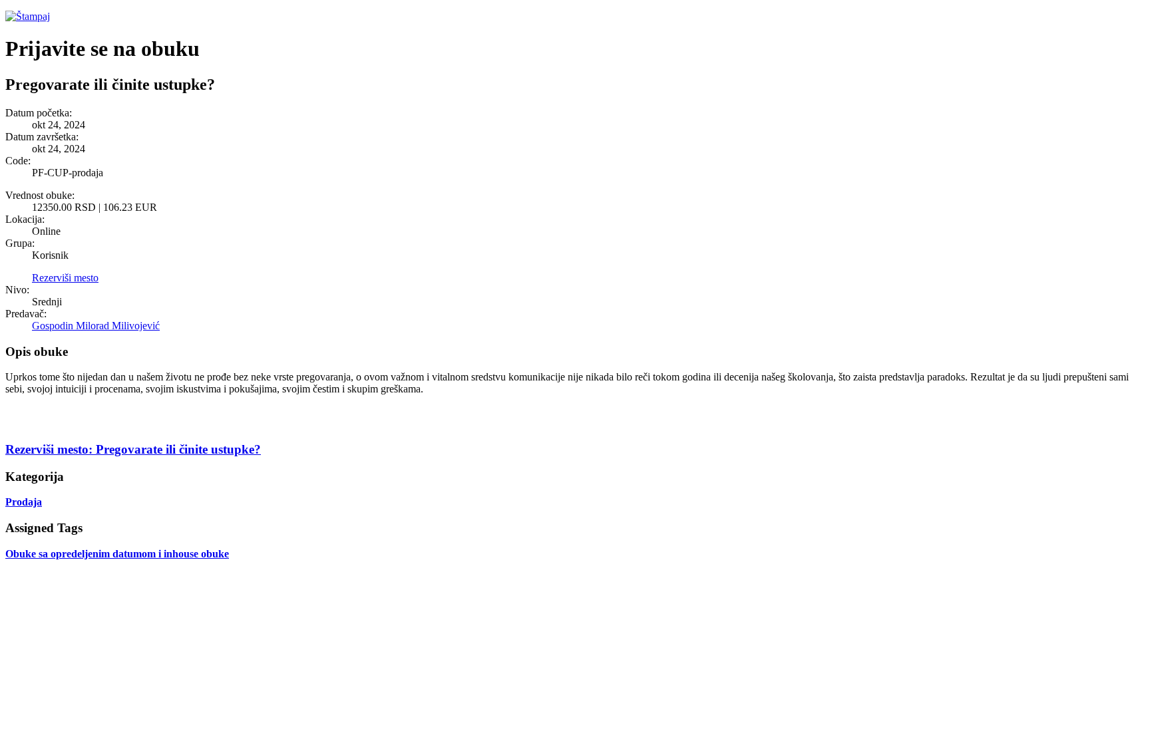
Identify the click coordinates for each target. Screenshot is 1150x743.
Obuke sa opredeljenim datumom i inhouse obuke (117, 553)
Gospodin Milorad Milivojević (96, 325)
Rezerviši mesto (65, 277)
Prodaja (23, 502)
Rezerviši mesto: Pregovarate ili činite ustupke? (133, 449)
